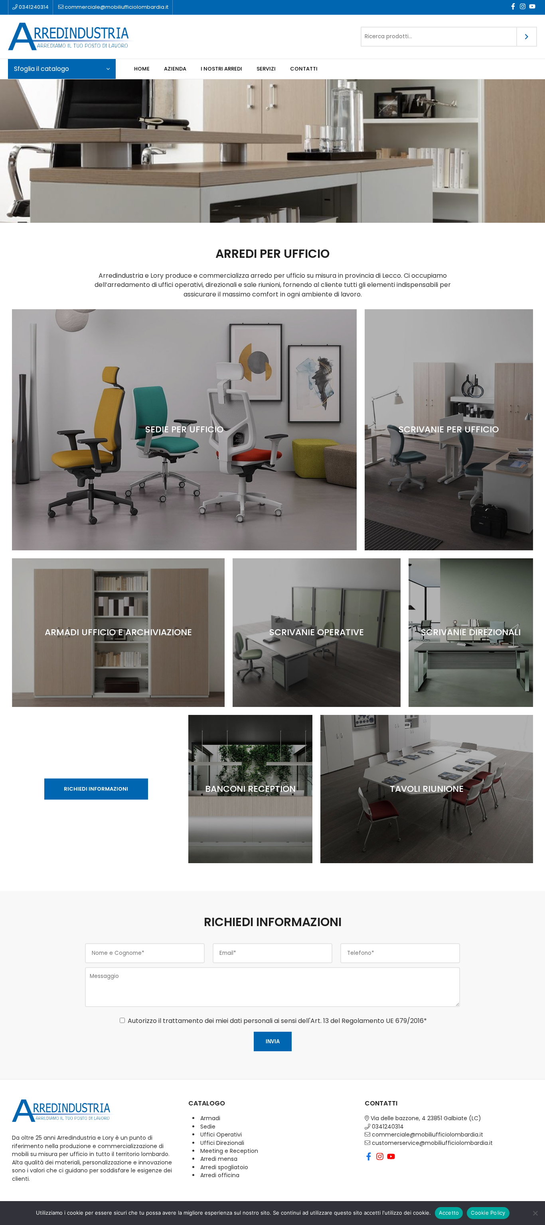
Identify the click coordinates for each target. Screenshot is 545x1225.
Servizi (266, 69)
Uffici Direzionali (222, 1143)
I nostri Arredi (221, 69)
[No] (535, 1213)
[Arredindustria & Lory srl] (88, 37)
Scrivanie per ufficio (449, 429)
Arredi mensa (218, 1159)
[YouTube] (532, 8)
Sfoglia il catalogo (41, 68)
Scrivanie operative (316, 632)
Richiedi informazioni (96, 788)
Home (142, 69)
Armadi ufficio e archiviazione (118, 632)
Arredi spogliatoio (224, 1167)
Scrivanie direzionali (471, 632)
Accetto (449, 1212)
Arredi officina (219, 1175)
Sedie (207, 1127)
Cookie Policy (488, 1212)
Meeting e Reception (229, 1151)
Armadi (210, 1118)
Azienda (175, 69)
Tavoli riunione (427, 789)
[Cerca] (527, 37)
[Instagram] (522, 8)
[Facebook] (513, 8)
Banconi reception (250, 789)
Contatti (304, 69)
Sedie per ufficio (184, 429)
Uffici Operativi (221, 1135)
